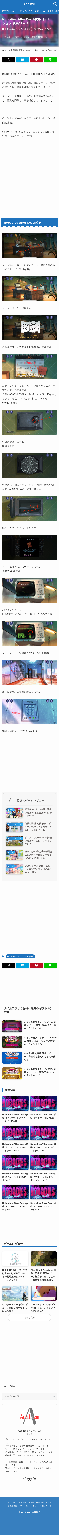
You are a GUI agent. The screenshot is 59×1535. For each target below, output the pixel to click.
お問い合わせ (45, 1506)
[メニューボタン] (4, 4)
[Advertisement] (29, 176)
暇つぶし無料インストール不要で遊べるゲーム (33, 1502)
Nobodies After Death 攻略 (19, 29)
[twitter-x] (24, 1479)
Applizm (29, 3)
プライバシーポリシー (28, 1506)
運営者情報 (12, 1506)
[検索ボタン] (55, 4)
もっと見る (29, 1317)
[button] (8, 59)
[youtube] (35, 1479)
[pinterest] (29, 1479)
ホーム (8, 1502)
